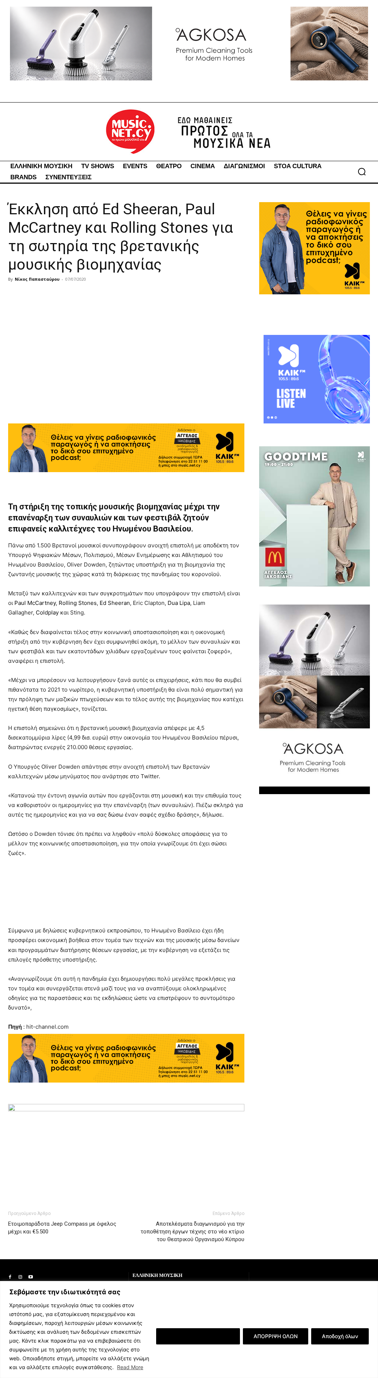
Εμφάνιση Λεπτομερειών (198, 1336)
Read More (130, 1367)
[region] (189, 1329)
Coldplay (47, 612)
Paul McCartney (35, 602)
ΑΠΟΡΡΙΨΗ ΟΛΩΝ (276, 1336)
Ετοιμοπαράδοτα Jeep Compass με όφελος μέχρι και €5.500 (62, 1228)
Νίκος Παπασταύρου (37, 279)
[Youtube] (30, 1277)
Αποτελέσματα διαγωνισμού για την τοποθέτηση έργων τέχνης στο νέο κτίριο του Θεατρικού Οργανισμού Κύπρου (192, 1232)
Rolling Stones (78, 602)
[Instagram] (20, 1277)
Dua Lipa (179, 602)
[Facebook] (10, 1277)
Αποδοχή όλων (340, 1336)
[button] (362, 171)
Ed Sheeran (115, 602)
